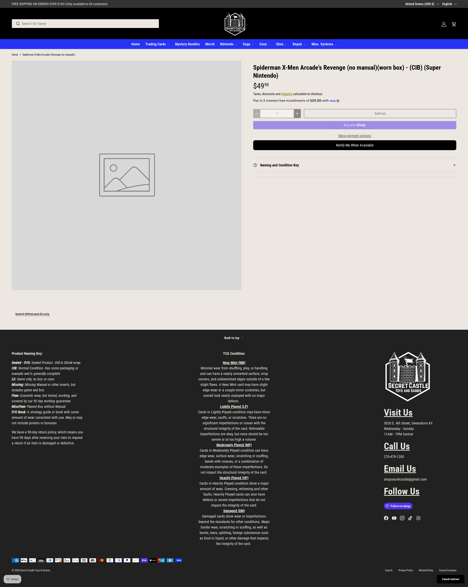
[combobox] (85, 23)
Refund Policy (426, 570)
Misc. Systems (322, 44)
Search (388, 570)
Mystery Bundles (187, 44)
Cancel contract (450, 579)
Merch (210, 44)
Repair (297, 44)
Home (135, 44)
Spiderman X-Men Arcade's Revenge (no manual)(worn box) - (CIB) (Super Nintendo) (49, 54)
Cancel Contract (447, 570)
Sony (263, 44)
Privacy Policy (405, 570)
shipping (286, 94)
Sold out (380, 113)
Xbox (279, 44)
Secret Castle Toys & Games (35, 570)
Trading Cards (155, 44)
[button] (454, 24)
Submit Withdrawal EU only (32, 313)
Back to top (232, 338)
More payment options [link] (354, 135)
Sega (246, 44)
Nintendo (226, 44)
